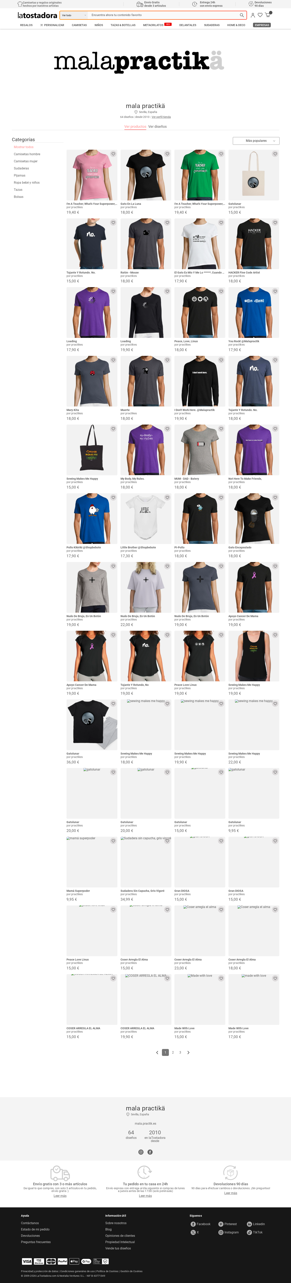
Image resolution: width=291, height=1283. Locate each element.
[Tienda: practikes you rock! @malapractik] (253, 312)
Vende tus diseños (118, 1248)
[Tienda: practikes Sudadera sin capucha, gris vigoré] (146, 862)
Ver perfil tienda (161, 116)
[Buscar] (242, 15)
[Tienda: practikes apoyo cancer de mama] (253, 587)
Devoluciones (30, 1235)
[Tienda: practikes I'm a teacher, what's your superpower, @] (92, 175)
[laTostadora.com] (38, 15)
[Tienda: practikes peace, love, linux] (199, 312)
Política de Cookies (107, 1271)
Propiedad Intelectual (120, 1242)
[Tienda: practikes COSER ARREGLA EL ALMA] (92, 999)
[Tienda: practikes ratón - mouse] (146, 243)
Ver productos (135, 126)
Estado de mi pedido (35, 1229)
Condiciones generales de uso (77, 1271)
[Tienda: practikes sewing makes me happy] (92, 450)
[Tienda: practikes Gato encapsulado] (253, 518)
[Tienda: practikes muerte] (146, 381)
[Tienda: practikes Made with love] (199, 999)
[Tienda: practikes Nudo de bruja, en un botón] (92, 587)
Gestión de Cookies (131, 1271)
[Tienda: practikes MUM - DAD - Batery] (199, 450)
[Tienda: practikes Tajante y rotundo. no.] (92, 243)
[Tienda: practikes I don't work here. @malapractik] (199, 381)
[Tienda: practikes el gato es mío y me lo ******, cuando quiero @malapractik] (199, 243)
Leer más (60, 1196)
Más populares (256, 141)
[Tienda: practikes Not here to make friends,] (253, 450)
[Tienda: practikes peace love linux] (199, 656)
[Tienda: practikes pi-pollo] (199, 518)
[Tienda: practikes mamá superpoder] (92, 862)
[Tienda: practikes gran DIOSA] (199, 862)
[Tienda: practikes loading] (92, 312)
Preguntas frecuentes (36, 1242)
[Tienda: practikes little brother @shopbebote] (146, 518)
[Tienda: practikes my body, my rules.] (146, 450)
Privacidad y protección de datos (39, 1271)
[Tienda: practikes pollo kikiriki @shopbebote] (92, 518)
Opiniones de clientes (120, 1235)
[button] (260, 15)
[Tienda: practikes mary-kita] (92, 381)
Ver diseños (157, 126)
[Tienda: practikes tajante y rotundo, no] (146, 656)
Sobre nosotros (115, 1223)
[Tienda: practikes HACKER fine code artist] (253, 243)
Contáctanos (30, 1223)
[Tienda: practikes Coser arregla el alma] (146, 930)
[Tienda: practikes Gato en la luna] (146, 175)
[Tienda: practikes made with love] (253, 999)
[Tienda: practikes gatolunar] (253, 175)
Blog (108, 1229)
